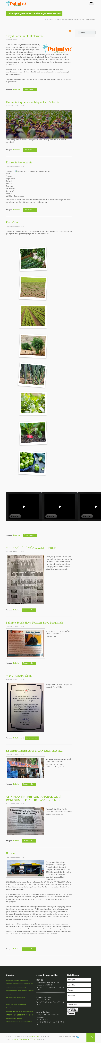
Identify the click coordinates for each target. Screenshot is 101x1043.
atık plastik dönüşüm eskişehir (12, 980)
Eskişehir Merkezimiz (19, 162)
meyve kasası (17, 1007)
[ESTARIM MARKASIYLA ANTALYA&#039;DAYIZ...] (25, 768)
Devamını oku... (29, 89)
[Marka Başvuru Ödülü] (25, 707)
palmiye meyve (30, 1007)
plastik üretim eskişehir (11, 1018)
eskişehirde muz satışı (21, 987)
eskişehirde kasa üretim (11, 987)
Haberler (16, 610)
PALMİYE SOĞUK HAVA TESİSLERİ (24, 1039)
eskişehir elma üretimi (22, 990)
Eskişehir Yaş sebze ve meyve (20, 1004)
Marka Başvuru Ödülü (19, 675)
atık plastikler (9, 983)
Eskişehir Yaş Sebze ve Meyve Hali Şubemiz (32, 102)
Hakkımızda (13, 853)
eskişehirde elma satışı (28, 983)
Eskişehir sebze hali (21, 997)
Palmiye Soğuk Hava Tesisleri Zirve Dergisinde (34, 622)
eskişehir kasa (31, 990)
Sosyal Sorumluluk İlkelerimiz (24, 36)
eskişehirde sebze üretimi (11, 990)
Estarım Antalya (9, 1007)
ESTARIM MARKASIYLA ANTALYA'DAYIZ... (35, 750)
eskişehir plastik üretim (11, 997)
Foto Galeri (13, 222)
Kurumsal (16, 89)
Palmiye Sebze (17, 1011)
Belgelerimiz (17, 738)
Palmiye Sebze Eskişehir (28, 1011)
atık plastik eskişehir (24, 980)
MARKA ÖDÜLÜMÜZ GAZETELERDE (31, 547)
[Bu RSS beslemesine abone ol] (70, 31)
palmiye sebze (9, 1011)
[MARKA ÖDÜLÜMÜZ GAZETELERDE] (25, 579)
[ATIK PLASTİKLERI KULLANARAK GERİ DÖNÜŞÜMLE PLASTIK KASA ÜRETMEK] (25, 821)
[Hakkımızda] (25, 868)
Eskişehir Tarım (9, 1004)
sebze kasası (19, 1018)
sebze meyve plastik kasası (12, 1021)
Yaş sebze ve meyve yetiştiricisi (25, 1021)
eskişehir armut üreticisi (18, 983)
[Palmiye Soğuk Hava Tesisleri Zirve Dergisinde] (25, 643)
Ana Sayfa (48, 19)
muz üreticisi (23, 1007)
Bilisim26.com (34, 1037)
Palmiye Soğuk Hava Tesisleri (19, 1015)
